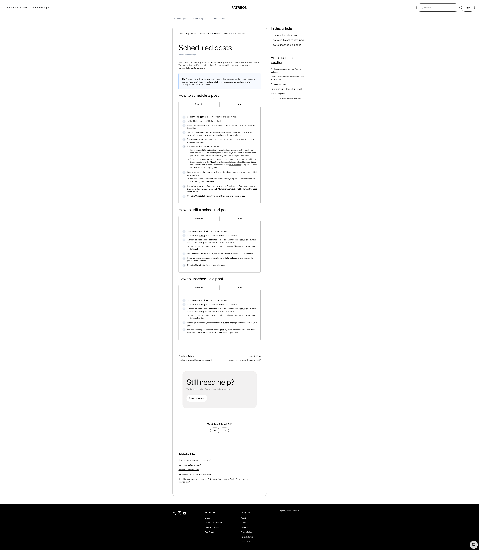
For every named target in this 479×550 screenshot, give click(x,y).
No (224, 430)
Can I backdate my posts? (190, 465)
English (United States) (288, 511)
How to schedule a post (284, 35)
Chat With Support (41, 7)
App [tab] (240, 104)
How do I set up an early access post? (244, 360)
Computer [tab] (199, 104)
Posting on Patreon (222, 33)
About (243, 518)
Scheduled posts (278, 94)
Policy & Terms (247, 537)
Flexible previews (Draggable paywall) (195, 360)
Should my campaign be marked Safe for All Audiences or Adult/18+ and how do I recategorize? (214, 480)
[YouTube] (184, 514)
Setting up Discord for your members (195, 474)
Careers (244, 527)
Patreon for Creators (17, 7)
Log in (468, 7)
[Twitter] (174, 514)
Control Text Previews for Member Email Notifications (287, 78)
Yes (215, 430)
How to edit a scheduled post (287, 40)
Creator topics (205, 33)
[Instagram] (179, 514)
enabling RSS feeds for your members (232, 155)
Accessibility (246, 542)
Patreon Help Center (187, 33)
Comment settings (278, 84)
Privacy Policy (246, 532)
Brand (207, 518)
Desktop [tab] (199, 219)
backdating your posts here (202, 181)
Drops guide (211, 167)
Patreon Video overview (189, 469)
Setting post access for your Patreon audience (286, 70)
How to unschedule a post (286, 44)
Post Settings (239, 33)
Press (243, 523)
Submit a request (196, 398)
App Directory (211, 532)
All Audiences (235, 165)
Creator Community (213, 527)
